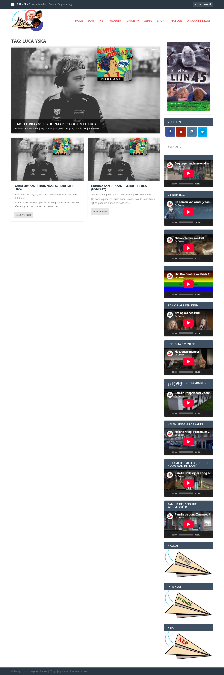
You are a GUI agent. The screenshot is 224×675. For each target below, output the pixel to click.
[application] (188, 173)
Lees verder (23, 214)
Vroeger (115, 20)
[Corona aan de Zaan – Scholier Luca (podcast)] (124, 159)
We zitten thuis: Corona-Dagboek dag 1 (53, 4)
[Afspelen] (169, 183)
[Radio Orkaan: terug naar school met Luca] (47, 159)
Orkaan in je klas (198, 20)
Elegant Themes (38, 671)
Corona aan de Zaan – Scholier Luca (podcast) (119, 187)
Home (79, 20)
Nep (102, 20)
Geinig (148, 20)
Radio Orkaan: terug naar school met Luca (55, 124)
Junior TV (132, 20)
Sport (161, 20)
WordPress (81, 671)
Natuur (176, 20)
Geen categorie (66, 128)
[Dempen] (204, 183)
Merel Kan (33, 128)
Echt (91, 20)
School (77, 128)
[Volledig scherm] (209, 183)
